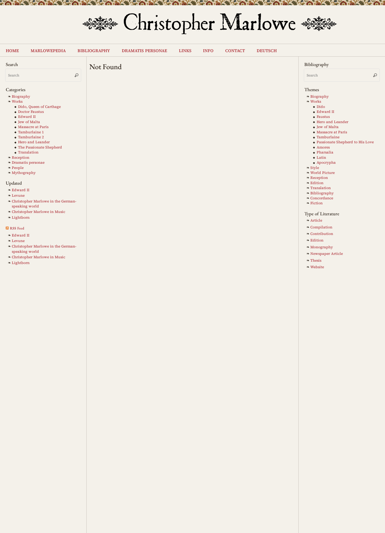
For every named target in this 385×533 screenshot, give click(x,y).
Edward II (27, 116)
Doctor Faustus (31, 111)
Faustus (323, 116)
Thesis (315, 260)
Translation (28, 152)
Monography (321, 247)
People (18, 167)
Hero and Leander (34, 142)
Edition (316, 182)
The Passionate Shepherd (40, 147)
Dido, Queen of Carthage (39, 106)
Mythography (24, 172)
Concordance (321, 198)
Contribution (321, 233)
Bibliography (322, 193)
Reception (20, 157)
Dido (321, 106)
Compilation (321, 227)
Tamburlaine (328, 137)
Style (314, 167)
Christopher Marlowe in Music (38, 211)
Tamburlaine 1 (31, 132)
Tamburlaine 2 (31, 137)
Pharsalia (325, 152)
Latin (321, 157)
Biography (21, 96)
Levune (18, 195)
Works (17, 101)
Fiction (316, 203)
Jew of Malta (29, 121)
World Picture (322, 172)
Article (316, 220)
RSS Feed (17, 228)
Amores (323, 147)
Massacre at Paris (33, 126)
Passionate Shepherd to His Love (345, 142)
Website (317, 267)
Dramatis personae (28, 162)
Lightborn (21, 217)
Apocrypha (326, 162)
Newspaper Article (326, 253)
